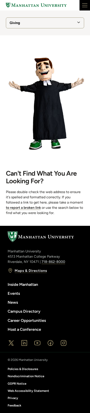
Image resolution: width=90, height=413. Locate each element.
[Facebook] (50, 342)
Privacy (13, 398)
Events (14, 293)
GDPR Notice (17, 384)
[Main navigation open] (85, 5)
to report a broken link (23, 208)
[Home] (36, 5)
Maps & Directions (31, 271)
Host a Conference (24, 329)
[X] (11, 342)
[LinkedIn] (24, 342)
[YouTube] (37, 342)
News (13, 302)
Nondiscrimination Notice (26, 376)
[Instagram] (63, 342)
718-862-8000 (53, 262)
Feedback (14, 405)
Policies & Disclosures (23, 369)
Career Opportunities (27, 320)
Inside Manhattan (23, 284)
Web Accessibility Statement (28, 391)
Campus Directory (24, 311)
